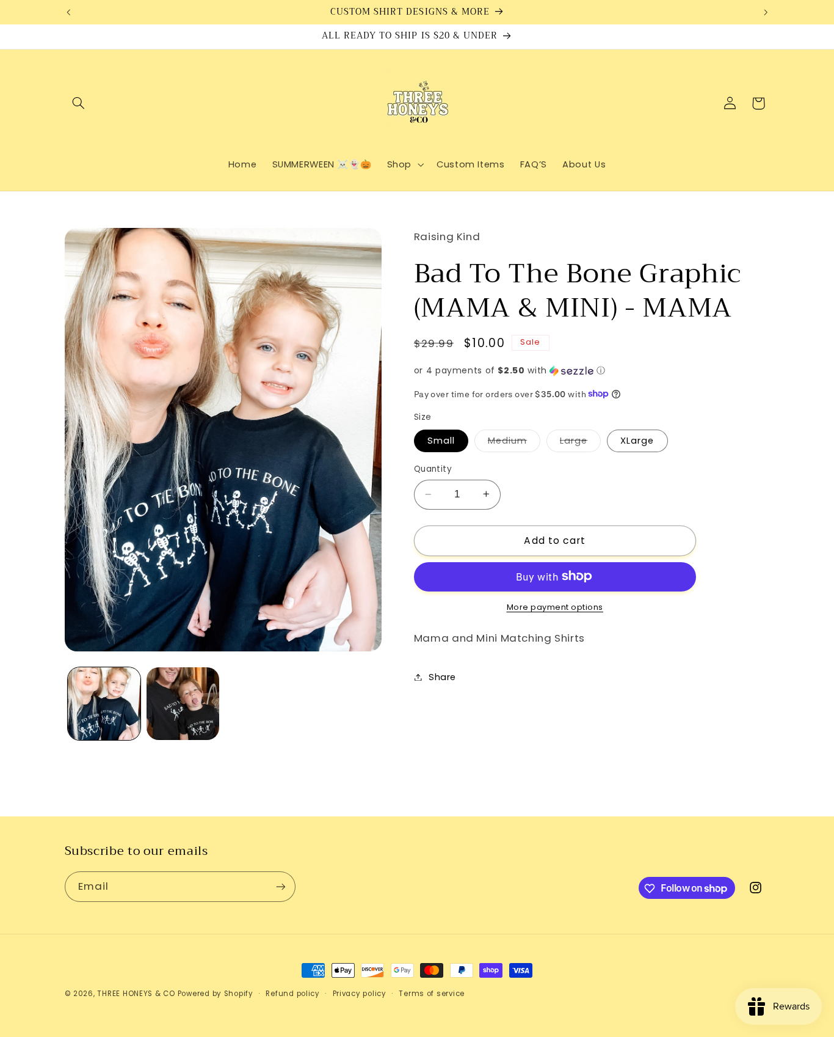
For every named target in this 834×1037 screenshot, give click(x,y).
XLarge (637, 440)
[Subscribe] (280, 886)
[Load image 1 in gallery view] (104, 703)
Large (580, 443)
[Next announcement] (765, 12)
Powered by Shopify (215, 994)
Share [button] (442, 676)
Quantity (433, 469)
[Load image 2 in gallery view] (183, 703)
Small (441, 440)
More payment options (555, 606)
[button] (79, 103)
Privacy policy (359, 994)
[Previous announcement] (68, 12)
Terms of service (432, 994)
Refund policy (293, 994)
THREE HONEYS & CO (136, 994)
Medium (514, 443)
